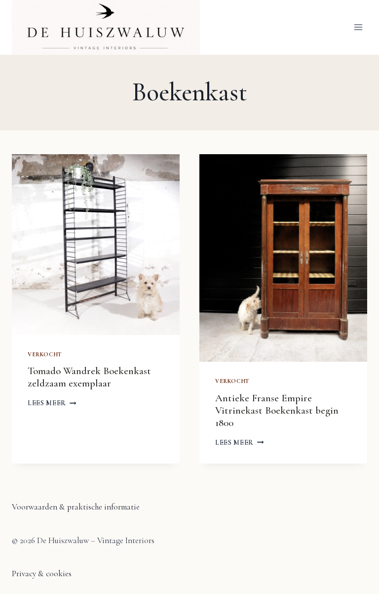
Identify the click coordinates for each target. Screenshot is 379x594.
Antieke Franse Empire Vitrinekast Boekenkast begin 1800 (277, 410)
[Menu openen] (358, 27)
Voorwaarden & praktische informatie (76, 507)
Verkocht (45, 354)
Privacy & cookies (42, 573)
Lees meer (52, 403)
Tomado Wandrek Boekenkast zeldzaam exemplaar (89, 377)
